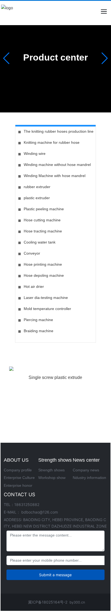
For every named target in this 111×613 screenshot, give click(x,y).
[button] (104, 58)
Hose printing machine (43, 264)
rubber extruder (37, 187)
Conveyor (32, 253)
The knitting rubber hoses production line (58, 131)
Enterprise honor (18, 485)
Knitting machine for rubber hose (51, 142)
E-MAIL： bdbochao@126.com (31, 512)
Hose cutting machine (42, 220)
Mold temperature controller (47, 309)
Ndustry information (89, 477)
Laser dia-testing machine (46, 297)
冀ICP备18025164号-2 (47, 602)
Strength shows (55, 460)
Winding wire (35, 153)
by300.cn (77, 602)
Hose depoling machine (44, 275)
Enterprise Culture (19, 477)
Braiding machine (38, 331)
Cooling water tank (40, 242)
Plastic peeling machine (44, 209)
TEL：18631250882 (21, 504)
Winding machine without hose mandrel (57, 164)
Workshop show (51, 477)
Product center (55, 57)
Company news (86, 470)
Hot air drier (34, 286)
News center (86, 460)
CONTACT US (19, 494)
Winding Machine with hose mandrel (54, 176)
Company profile (18, 470)
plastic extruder (37, 198)
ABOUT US (16, 460)
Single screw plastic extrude (55, 377)
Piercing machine (38, 320)
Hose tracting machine (43, 231)
